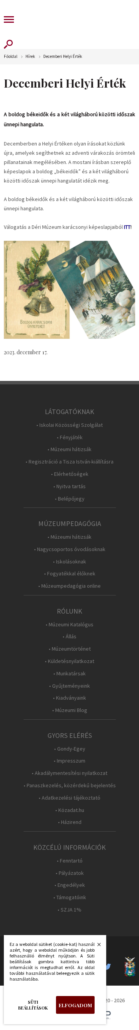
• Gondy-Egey (69, 749)
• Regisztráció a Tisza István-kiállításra (69, 461)
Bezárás (95, 947)
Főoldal (10, 56)
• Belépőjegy (70, 499)
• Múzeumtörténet (70, 649)
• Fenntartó (70, 860)
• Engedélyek (69, 885)
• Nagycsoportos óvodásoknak (69, 549)
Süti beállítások (33, 1005)
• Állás (69, 636)
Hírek (30, 56)
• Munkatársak (69, 673)
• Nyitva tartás (69, 486)
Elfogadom (75, 1005)
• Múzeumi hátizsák (69, 449)
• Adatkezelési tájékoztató (69, 798)
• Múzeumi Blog (69, 710)
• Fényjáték (70, 437)
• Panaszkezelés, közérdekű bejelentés (70, 785)
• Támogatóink (69, 897)
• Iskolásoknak (69, 561)
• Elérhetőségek (69, 474)
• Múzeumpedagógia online (69, 586)
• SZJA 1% (69, 910)
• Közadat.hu (69, 810)
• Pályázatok (70, 873)
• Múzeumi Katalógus (69, 624)
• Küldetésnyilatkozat (69, 661)
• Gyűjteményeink (69, 686)
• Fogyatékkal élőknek (69, 573)
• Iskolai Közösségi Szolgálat (69, 425)
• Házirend (69, 822)
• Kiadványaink (69, 698)
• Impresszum (69, 761)
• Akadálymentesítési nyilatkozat (69, 773)
